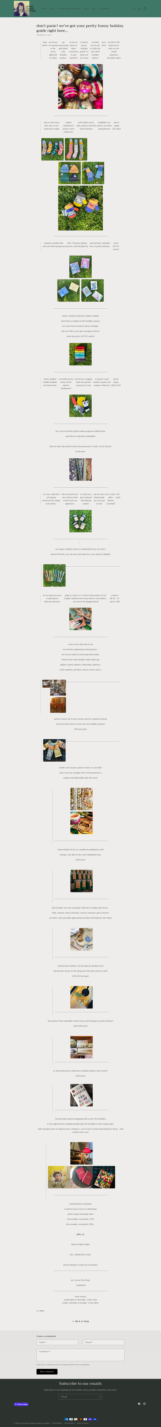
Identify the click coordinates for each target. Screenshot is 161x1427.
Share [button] (41, 1310)
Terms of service (83, 1423)
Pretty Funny (24, 1423)
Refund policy (57, 1423)
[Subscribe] (99, 1397)
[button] (53, 8)
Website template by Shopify (39, 1423)
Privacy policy (69, 1423)
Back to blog (82, 1321)
